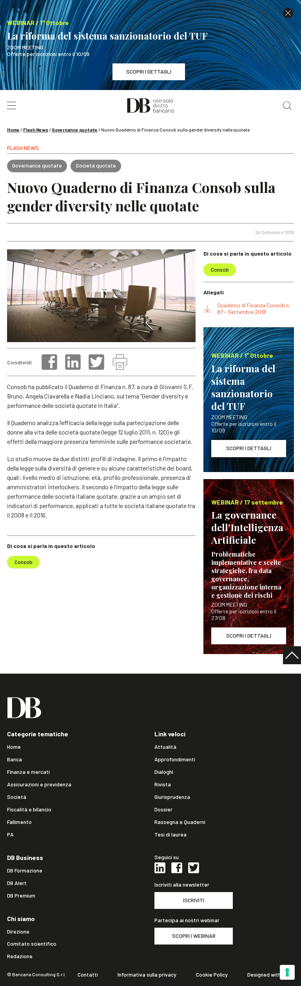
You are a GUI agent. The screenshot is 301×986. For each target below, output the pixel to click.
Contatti (88, 975)
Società (16, 797)
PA (10, 834)
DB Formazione (24, 870)
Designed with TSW (270, 975)
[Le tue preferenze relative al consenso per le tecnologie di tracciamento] (287, 972)
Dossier (163, 809)
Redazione (20, 956)
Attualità (165, 747)
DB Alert (17, 883)
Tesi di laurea (170, 834)
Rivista (162, 784)
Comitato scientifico (31, 944)
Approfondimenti (174, 759)
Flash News (35, 129)
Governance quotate (75, 129)
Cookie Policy (212, 975)
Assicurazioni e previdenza (39, 784)
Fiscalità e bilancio (29, 809)
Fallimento (19, 822)
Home (13, 129)
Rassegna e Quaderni (179, 822)
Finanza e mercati (28, 772)
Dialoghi (163, 772)
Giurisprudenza (172, 797)
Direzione (18, 931)
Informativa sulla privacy (147, 975)
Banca (14, 759)
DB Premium (21, 895)
